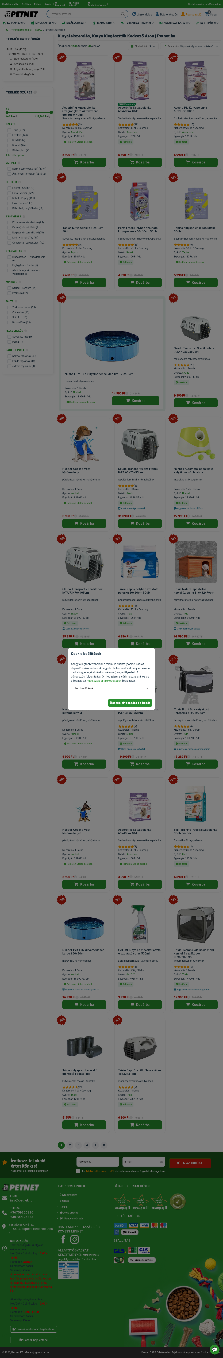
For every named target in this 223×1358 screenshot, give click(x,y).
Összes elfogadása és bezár (130, 703)
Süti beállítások (84, 688)
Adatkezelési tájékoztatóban (104, 680)
